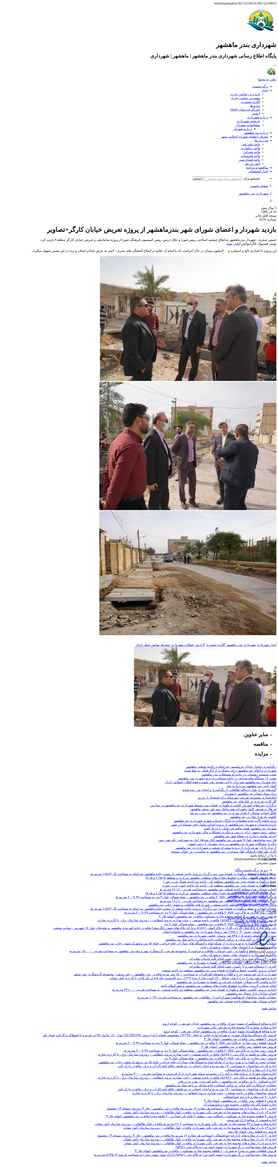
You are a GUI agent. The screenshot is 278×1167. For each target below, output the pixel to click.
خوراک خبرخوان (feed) (245, 109)
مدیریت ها (261, 140)
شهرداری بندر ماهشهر (253, 193)
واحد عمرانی (251, 152)
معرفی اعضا (259, 877)
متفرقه (165, 645)
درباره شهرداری (257, 117)
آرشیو (256, 113)
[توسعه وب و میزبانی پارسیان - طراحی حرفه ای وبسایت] (266, 966)
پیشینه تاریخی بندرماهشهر (250, 892)
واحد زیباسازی (250, 148)
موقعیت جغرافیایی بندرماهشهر (247, 899)
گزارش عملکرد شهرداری (188, 645)
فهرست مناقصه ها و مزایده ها (248, 917)
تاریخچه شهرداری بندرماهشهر (248, 896)
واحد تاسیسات (250, 156)
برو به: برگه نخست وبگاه (251, 870)
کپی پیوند (233, 243)
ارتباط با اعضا (259, 874)
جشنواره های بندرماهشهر (251, 921)
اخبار (265, 90)
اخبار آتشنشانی (258, 171)
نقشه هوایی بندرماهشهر (252, 903)
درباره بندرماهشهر (256, 132)
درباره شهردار (242, 129)
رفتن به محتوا (267, 79)
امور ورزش (252, 163)
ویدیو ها (255, 105)
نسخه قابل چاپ (265, 215)
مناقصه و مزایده (257, 167)
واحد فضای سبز (249, 159)
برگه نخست (260, 86)
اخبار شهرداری (266, 645)
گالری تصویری (250, 102)
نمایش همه (269, 1008)
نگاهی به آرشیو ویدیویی (253, 925)
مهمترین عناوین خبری (245, 98)
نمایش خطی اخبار (148, 645)
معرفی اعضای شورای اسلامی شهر (244, 136)
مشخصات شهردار (248, 125)
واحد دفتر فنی (250, 144)
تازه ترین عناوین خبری (245, 94)
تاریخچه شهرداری (248, 121)
